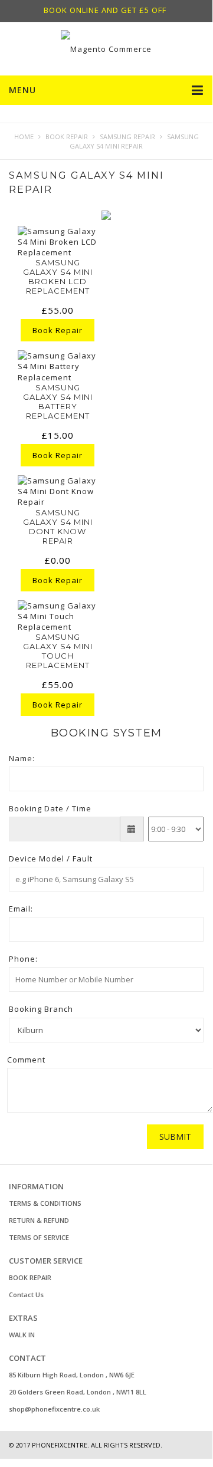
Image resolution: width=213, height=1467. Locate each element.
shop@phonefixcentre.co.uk (54, 1408)
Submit (175, 1136)
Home (24, 136)
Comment (26, 1059)
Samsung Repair (127, 136)
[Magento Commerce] (106, 48)
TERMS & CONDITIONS (45, 1203)
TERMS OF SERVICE (39, 1237)
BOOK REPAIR (30, 1277)
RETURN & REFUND (39, 1220)
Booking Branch (41, 1009)
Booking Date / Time (50, 808)
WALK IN (22, 1334)
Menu (22, 90)
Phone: (23, 958)
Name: (22, 758)
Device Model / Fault (51, 858)
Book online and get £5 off (105, 10)
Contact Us (26, 1294)
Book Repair (66, 136)
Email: (21, 908)
